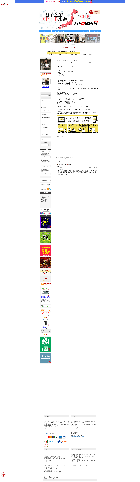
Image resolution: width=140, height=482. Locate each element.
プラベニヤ (73, 60)
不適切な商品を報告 (73, 151)
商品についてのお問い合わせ (63, 151)
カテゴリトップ (58, 60)
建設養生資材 (64, 60)
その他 (68, 60)
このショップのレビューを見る (93, 155)
